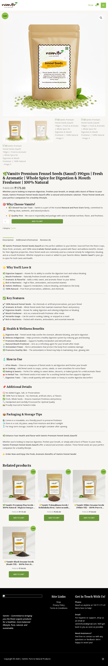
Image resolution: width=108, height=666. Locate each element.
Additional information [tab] (27, 240)
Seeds (13, 228)
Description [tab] (8, 240)
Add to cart (37, 221)
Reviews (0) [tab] (45, 240)
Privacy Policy (59, 605)
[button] (101, 17)
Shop (58, 602)
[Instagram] (103, 659)
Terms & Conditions (58, 608)
